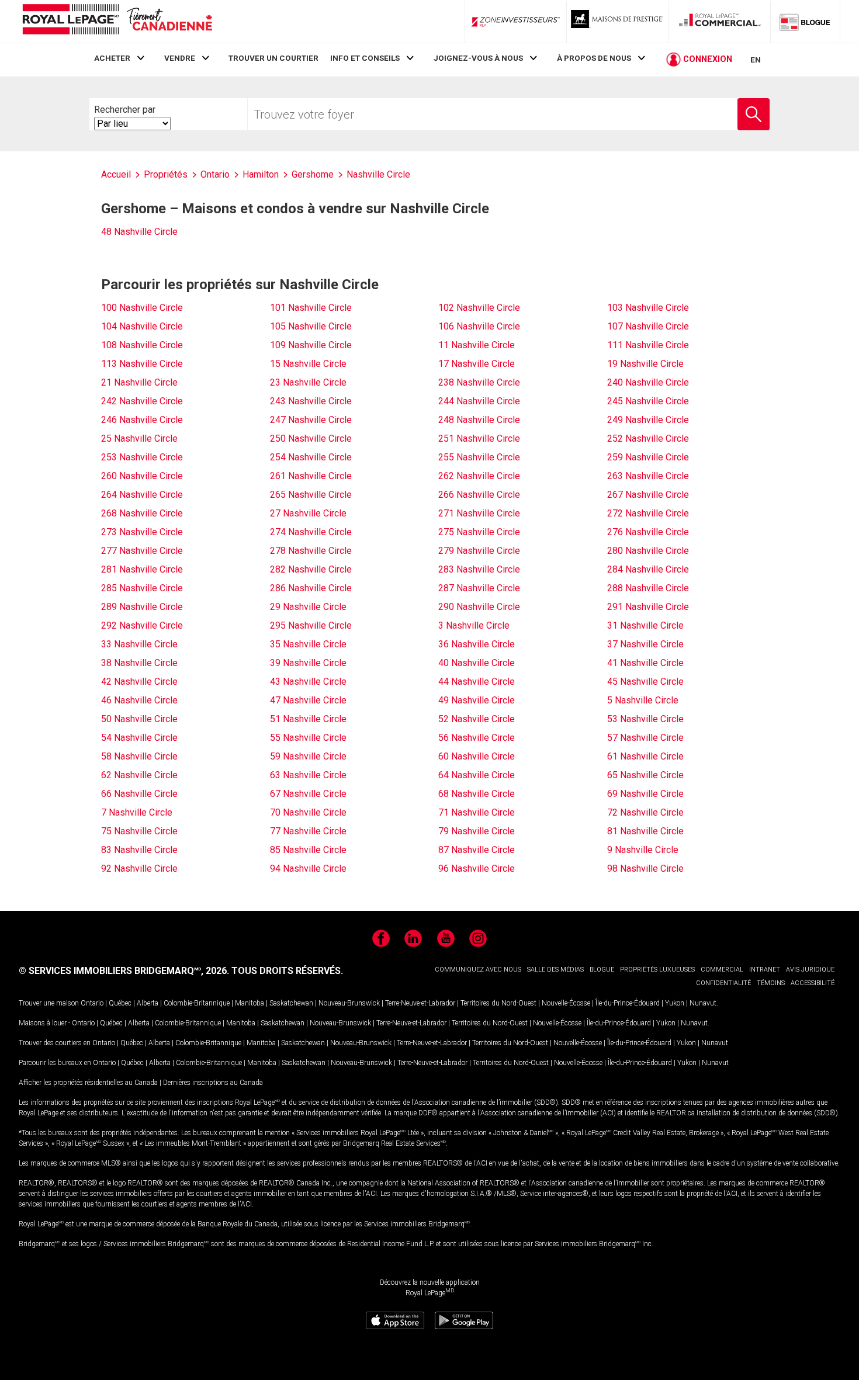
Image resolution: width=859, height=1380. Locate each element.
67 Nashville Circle (308, 793)
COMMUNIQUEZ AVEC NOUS (478, 969)
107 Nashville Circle (648, 326)
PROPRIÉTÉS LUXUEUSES (657, 969)
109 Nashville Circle (311, 345)
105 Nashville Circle (311, 326)
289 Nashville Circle (142, 606)
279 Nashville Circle (479, 550)
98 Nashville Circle (645, 868)
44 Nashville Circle (476, 681)
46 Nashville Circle (139, 700)
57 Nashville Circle (645, 737)
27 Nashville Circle (308, 513)
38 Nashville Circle (139, 662)
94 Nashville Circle (308, 868)
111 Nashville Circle (648, 345)
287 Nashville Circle (479, 588)
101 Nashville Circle (311, 307)
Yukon (674, 1003)
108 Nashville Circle (142, 345)
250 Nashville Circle (311, 438)
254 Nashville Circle (311, 457)
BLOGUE (602, 969)
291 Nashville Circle (648, 606)
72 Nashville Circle (645, 812)
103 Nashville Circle (648, 307)
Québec (120, 1003)
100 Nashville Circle (142, 307)
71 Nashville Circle (476, 812)
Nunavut (703, 1003)
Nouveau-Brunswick (349, 1003)
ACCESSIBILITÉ (812, 983)
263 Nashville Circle (648, 475)
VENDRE (179, 58)
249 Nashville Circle (648, 419)
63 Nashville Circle (308, 775)
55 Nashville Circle (308, 737)
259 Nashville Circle (648, 457)
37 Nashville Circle (645, 644)
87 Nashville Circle (476, 849)
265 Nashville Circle (311, 494)
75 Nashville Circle (139, 831)
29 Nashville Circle (308, 606)
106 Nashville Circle (479, 326)
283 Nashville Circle (479, 569)
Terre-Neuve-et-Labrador (420, 1003)
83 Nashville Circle (139, 849)
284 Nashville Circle (648, 569)
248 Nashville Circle (479, 419)
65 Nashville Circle (645, 775)
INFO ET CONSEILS (365, 58)
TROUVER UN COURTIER (273, 58)
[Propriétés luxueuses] (617, 21)
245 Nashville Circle (648, 401)
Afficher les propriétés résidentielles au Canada (88, 1083)
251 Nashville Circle (479, 438)
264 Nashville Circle (142, 494)
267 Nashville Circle (648, 494)
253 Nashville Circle (142, 457)
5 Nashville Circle (642, 700)
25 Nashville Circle (139, 438)
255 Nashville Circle (479, 457)
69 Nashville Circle (645, 793)
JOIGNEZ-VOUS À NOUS (478, 58)
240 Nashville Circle (648, 382)
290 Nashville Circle (479, 606)
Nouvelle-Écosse (566, 1003)
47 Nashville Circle (308, 700)
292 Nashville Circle (142, 625)
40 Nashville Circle (476, 662)
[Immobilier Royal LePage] (117, 21)
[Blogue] (805, 22)
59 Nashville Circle (308, 756)
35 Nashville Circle (308, 644)
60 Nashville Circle (476, 756)
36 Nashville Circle (476, 644)
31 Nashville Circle (645, 625)
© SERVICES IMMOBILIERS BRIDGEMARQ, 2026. (124, 970)
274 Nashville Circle (311, 532)
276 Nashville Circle (648, 532)
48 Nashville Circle (139, 231)
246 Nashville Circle (142, 419)
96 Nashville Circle (476, 868)
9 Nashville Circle (642, 849)
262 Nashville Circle (479, 475)
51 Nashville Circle (308, 718)
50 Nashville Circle (139, 718)
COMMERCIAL (722, 969)
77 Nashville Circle (308, 831)
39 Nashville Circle (308, 662)
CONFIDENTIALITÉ (723, 983)
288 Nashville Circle (648, 588)
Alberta (147, 1003)
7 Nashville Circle (136, 812)
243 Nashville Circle (311, 401)
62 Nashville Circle (139, 775)
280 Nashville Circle (648, 550)
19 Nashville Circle (645, 363)
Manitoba (249, 1003)
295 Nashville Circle (311, 625)
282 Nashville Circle (311, 569)
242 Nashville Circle (142, 401)
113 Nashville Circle (142, 363)
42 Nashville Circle (139, 681)
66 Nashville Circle (139, 793)
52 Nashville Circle (476, 718)
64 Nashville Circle (476, 775)
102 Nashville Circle (479, 307)
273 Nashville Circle (142, 532)
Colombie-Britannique (197, 1003)
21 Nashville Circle (139, 382)
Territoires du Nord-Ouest (498, 1003)
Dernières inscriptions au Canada (213, 1083)
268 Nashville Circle (142, 513)
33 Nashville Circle (139, 644)
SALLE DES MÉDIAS (555, 969)
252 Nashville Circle (648, 438)
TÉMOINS (771, 983)
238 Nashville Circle (479, 382)
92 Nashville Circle (139, 868)
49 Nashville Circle (476, 700)
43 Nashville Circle (308, 681)
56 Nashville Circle (476, 737)
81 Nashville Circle (645, 831)
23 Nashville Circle (308, 382)
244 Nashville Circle (479, 401)
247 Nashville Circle (311, 419)
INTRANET (764, 969)
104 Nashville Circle (142, 326)
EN (755, 59)
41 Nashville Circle (645, 662)
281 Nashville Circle (142, 569)
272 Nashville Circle (648, 513)
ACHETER (112, 58)
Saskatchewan (291, 1003)
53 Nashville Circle (645, 718)
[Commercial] (720, 22)
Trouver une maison (49, 1003)
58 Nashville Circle (139, 756)
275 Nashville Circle (479, 532)
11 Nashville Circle (476, 345)
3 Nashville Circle (474, 625)
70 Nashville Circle (308, 812)
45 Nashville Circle (645, 681)
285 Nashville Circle (142, 588)
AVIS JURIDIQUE (810, 969)
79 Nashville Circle (476, 831)
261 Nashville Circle (311, 475)
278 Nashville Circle (311, 550)
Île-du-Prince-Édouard (627, 1003)
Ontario (92, 1003)
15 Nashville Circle (308, 363)
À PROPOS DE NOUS (594, 58)
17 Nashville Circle (476, 363)
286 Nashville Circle (311, 588)
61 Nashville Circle (645, 756)
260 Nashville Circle (142, 475)
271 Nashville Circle (479, 513)
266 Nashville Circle (479, 494)
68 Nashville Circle (476, 793)
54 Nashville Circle (139, 737)
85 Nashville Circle (308, 849)
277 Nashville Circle (142, 550)
